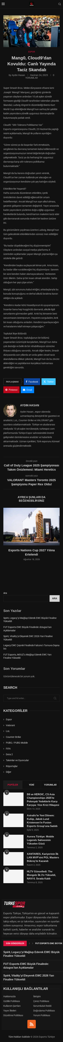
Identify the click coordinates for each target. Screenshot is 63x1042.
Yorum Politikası (41, 1015)
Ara (5, 593)
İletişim (37, 996)
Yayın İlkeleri (9, 1010)
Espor (9, 719)
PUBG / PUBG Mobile (17, 742)
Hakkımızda (9, 996)
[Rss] (31, 1024)
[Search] (59, 4)
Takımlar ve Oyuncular (17, 760)
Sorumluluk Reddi (42, 1006)
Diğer (8, 772)
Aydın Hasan (18, 75)
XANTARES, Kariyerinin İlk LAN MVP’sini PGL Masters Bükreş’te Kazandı (43, 857)
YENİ (31, 784)
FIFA (8, 748)
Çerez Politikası (41, 1001)
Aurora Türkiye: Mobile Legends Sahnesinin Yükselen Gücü (40, 840)
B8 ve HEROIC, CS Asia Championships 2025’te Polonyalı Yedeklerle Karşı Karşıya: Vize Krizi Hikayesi (43, 799)
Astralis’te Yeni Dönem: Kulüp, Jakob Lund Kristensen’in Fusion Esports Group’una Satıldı (42, 820)
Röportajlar (12, 766)
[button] (6, 536)
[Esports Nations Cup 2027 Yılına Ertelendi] (31, 526)
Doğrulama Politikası (44, 1010)
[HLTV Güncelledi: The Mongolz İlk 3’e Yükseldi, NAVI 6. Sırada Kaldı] (13, 876)
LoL (8, 731)
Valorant (10, 725)
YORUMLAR (50, 784)
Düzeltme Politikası (13, 1015)
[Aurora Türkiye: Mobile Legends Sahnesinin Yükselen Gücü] (13, 841)
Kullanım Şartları (11, 1006)
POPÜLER (13, 784)
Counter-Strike (13, 737)
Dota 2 (9, 754)
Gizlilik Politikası (11, 1001)
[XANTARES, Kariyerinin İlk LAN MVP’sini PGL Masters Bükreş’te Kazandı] (13, 859)
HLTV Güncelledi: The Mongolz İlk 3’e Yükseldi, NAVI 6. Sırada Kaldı (41, 875)
